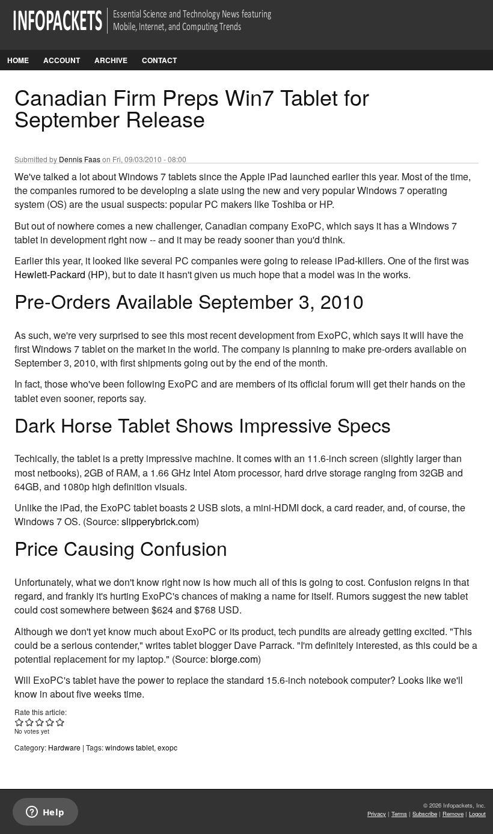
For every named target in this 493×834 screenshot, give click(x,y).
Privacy (376, 813)
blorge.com (234, 659)
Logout (477, 813)
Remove (453, 813)
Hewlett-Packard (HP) (61, 274)
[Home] (159, 28)
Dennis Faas (79, 159)
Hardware (64, 747)
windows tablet (129, 747)
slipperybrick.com (158, 521)
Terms (399, 813)
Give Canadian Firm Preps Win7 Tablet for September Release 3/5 (40, 721)
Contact (159, 60)
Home (18, 60)
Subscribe (424, 813)
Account (61, 60)
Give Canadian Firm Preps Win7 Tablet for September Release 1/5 (19, 721)
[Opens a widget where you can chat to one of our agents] (45, 813)
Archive (110, 60)
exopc (167, 747)
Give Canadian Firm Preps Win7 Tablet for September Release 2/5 (30, 721)
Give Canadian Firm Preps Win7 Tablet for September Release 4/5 (50, 721)
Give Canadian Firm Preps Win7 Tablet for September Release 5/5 (60, 721)
